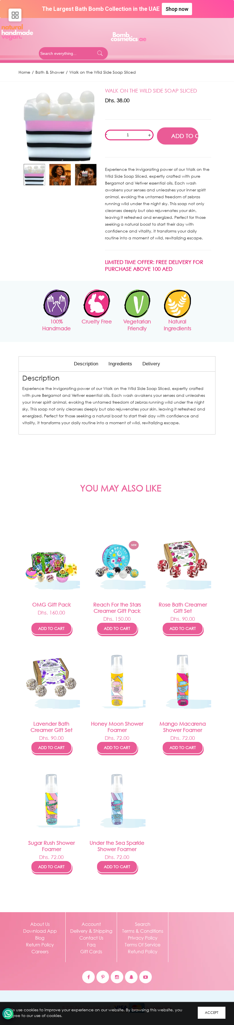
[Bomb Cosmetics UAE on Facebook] (88, 977)
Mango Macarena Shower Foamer (183, 726)
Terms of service (142, 945)
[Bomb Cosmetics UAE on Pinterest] (102, 977)
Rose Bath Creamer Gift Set (183, 607)
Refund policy (143, 951)
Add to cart (51, 628)
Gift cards (91, 951)
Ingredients (120, 364)
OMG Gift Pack (51, 604)
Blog (40, 938)
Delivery (151, 364)
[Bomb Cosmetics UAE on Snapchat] (131, 977)
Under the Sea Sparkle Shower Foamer (117, 846)
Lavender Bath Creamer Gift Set (51, 726)
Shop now (177, 9)
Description (86, 364)
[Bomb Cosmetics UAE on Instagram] (117, 977)
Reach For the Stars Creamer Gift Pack (117, 607)
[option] (59, 124)
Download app (40, 931)
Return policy (40, 945)
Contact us (91, 938)
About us (40, 924)
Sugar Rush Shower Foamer (51, 846)
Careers (40, 951)
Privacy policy (143, 938)
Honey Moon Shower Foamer (117, 726)
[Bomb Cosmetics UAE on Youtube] (145, 977)
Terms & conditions (142, 931)
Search (142, 924)
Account (91, 924)
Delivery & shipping (91, 931)
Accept (211, 1012)
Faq (91, 945)
